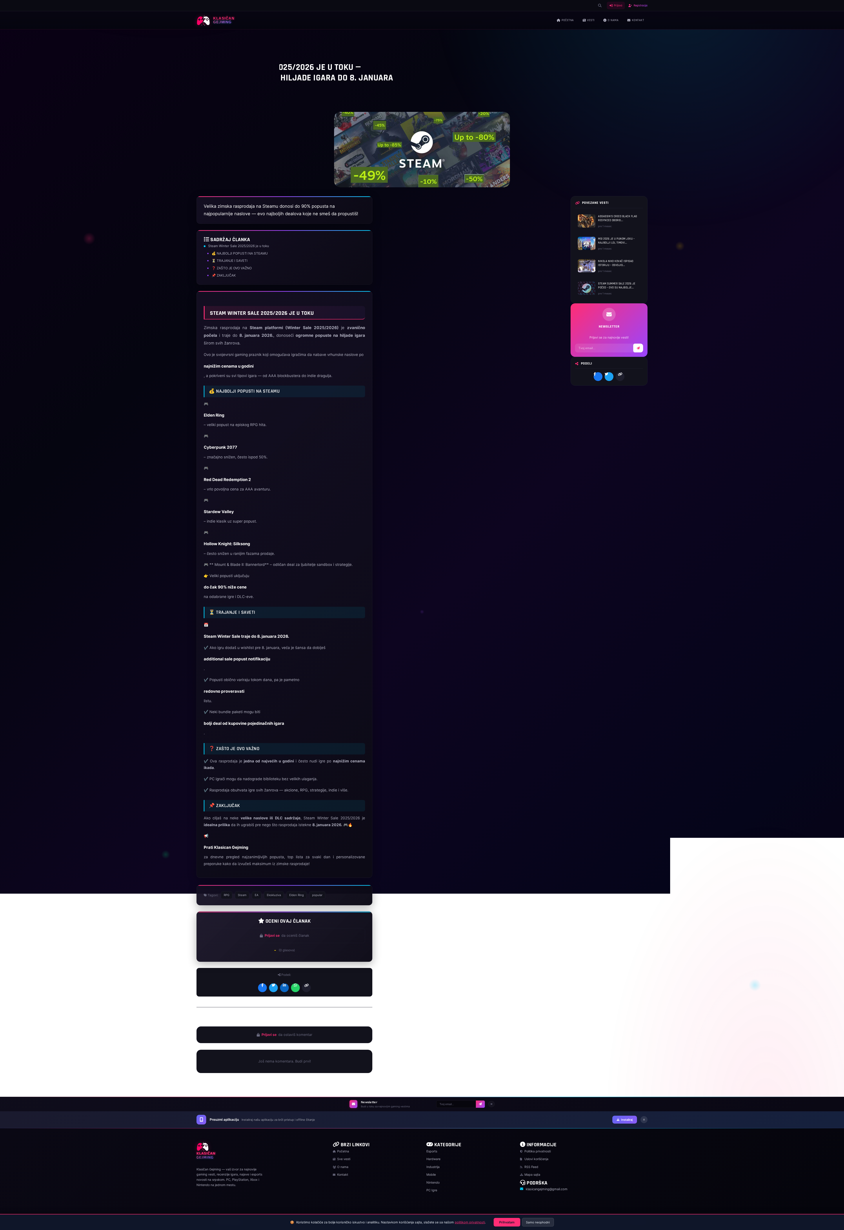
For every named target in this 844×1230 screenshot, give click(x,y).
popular (317, 895)
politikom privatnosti (470, 1222)
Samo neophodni (538, 1222)
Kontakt (638, 20)
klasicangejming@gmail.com (547, 1189)
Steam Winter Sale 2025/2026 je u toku (238, 246)
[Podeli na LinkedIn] (284, 987)
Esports (431, 1151)
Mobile (431, 1174)
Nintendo (433, 1182)
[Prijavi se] (480, 1104)
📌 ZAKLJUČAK (224, 275)
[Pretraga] (599, 5)
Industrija (433, 1167)
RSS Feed (531, 1167)
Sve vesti (343, 1159)
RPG (226, 895)
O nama (613, 20)
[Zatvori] (491, 1104)
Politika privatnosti (537, 1151)
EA (256, 895)
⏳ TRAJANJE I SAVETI (229, 261)
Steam (242, 895)
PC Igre (209, 40)
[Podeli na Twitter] (273, 987)
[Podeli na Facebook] (262, 987)
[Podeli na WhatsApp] (295, 987)
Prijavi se (272, 935)
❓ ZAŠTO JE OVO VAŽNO (232, 268)
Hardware (433, 1159)
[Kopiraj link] (306, 987)
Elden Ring (296, 895)
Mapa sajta (532, 1174)
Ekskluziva (274, 895)
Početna (568, 20)
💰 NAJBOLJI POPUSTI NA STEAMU (240, 253)
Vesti (591, 20)
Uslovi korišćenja (536, 1159)
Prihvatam (507, 1222)
